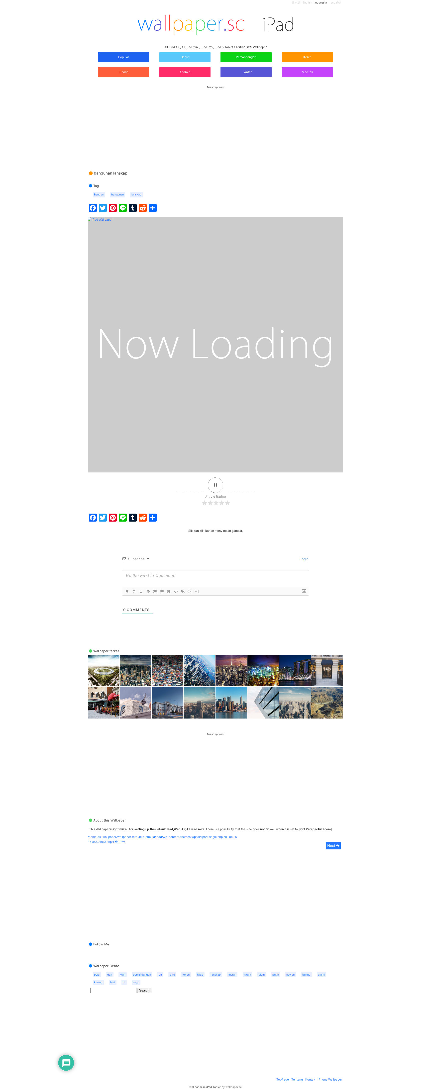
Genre (185, 57)
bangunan (117, 194)
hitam (247, 974)
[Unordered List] (161, 592)
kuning (98, 982)
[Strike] (147, 592)
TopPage (282, 1079)
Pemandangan (246, 57)
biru (172, 974)
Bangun (99, 194)
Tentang (297, 1079)
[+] (196, 591)
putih (275, 974)
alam (262, 974)
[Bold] (126, 592)
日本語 (296, 2)
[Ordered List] (154, 592)
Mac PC (307, 72)
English (307, 2)
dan (109, 974)
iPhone (123, 72)
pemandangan (142, 974)
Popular (123, 57)
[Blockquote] (168, 592)
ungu (136, 982)
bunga (306, 974)
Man (122, 974)
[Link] (182, 592)
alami (321, 974)
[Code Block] (175, 592)
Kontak (310, 1079)
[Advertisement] (215, 123)
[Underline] (140, 592)
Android (185, 72)
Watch (247, 72)
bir (160, 974)
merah (232, 974)
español (336, 2)
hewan (290, 974)
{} (189, 591)
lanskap (136, 194)
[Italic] (133, 592)
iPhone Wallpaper (330, 1079)
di (124, 982)
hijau (200, 974)
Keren (307, 57)
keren (186, 974)
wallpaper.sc (233, 1087)
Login (304, 559)
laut (112, 982)
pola (97, 974)
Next (331, 845)
